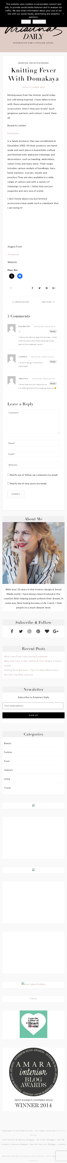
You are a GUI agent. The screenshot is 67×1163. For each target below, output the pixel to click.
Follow (33, 998)
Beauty (7, 743)
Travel (7, 788)
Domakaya (13, 133)
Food (6, 761)
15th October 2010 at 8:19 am (43, 379)
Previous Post (22, 302)
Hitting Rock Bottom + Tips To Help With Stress (31, 670)
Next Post (47, 302)
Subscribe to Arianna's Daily (33, 697)
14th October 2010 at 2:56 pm (42, 357)
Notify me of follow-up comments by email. (34, 474)
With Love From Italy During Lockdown (26, 656)
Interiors (8, 770)
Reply (52, 331)
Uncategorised (39, 63)
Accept (26, 21)
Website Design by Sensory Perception (23, 1156)
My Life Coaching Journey (18, 674)
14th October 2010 (33, 87)
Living (7, 779)
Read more (39, 21)
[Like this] (11, 288)
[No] (63, 13)
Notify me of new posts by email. (28, 483)
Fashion (23, 63)
